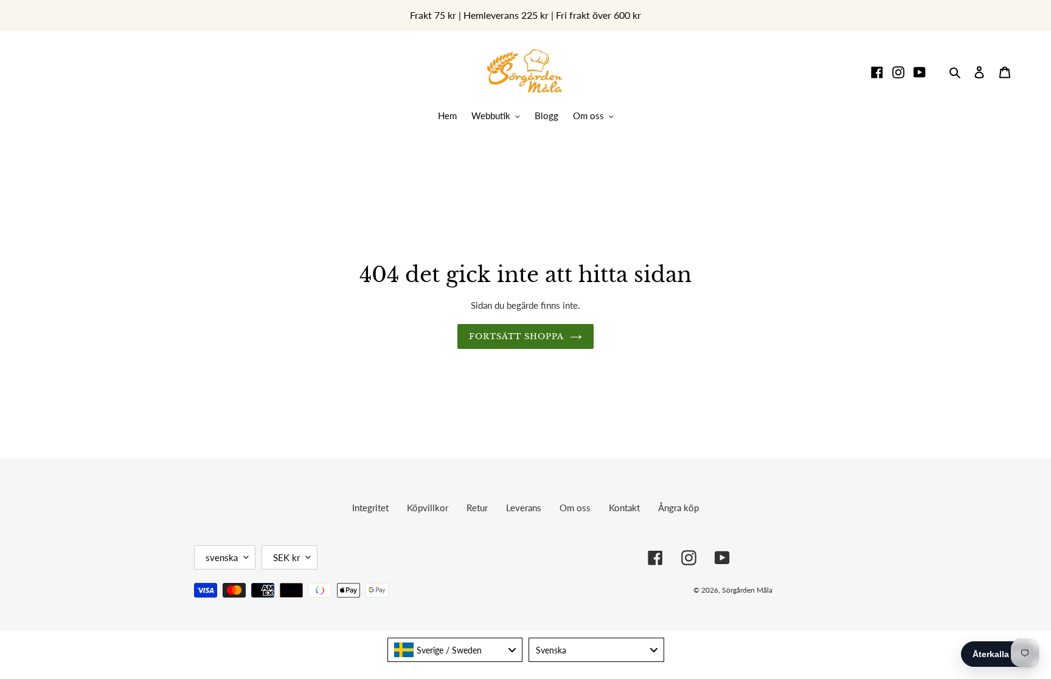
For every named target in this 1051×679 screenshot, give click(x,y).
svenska (222, 557)
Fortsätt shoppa (516, 336)
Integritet (370, 507)
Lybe (838, 590)
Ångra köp (678, 507)
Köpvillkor (427, 507)
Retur (477, 507)
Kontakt (624, 507)
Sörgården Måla (747, 590)
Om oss (575, 507)
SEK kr (286, 557)
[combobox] (455, 650)
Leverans (523, 507)
